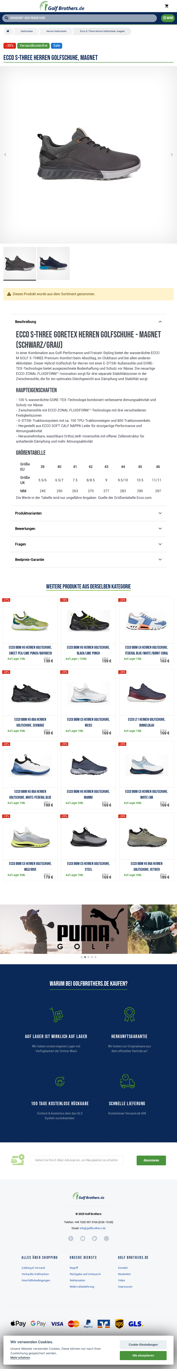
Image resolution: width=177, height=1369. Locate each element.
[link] (60, 1099)
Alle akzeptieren (143, 1355)
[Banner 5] (95, 957)
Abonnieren (151, 1160)
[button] (9, 154)
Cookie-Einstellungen (143, 1344)
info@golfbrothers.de (93, 1228)
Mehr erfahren (20, 1357)
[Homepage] (62, 6)
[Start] (8, 31)
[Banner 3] (88, 957)
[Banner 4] (92, 957)
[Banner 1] (82, 957)
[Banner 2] (85, 957)
